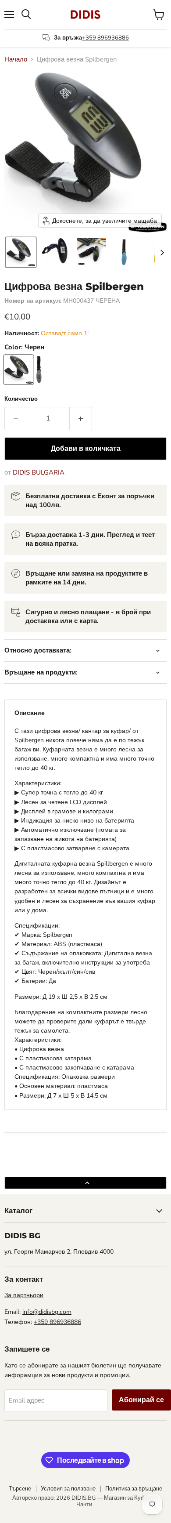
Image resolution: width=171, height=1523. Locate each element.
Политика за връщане (133, 1489)
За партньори (23, 1295)
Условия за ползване (68, 1489)
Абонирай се (141, 1400)
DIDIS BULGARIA (38, 472)
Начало (15, 59)
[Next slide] (162, 252)
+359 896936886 (105, 38)
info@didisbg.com (46, 1312)
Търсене (20, 1489)
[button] (21, 252)
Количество (21, 399)
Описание (29, 713)
